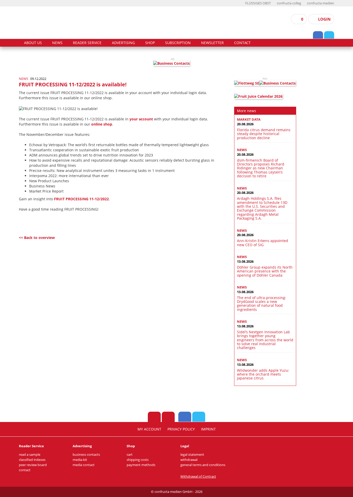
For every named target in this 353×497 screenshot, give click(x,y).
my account (149, 429)
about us (33, 42)
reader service (87, 42)
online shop (101, 124)
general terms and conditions (202, 465)
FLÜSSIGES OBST (258, 3)
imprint (208, 429)
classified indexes (32, 460)
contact (242, 42)
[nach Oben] (154, 417)
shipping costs (138, 460)
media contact (84, 465)
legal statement (192, 454)
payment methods (141, 465)
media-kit (80, 460)
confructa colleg (289, 3)
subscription (178, 42)
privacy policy (181, 429)
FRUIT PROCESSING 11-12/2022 (81, 198)
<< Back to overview (37, 237)
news (57, 42)
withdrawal (188, 460)
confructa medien (320, 3)
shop (150, 42)
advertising (123, 42)
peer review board (33, 465)
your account (141, 119)
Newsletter (212, 42)
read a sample (29, 454)
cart (130, 454)
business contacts (86, 454)
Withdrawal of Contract (198, 476)
